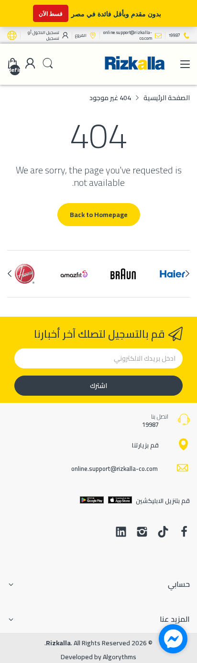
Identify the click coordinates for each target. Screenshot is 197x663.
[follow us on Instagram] (142, 532)
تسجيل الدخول (45, 32)
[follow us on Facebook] (184, 532)
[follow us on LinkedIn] (121, 532)
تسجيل (52, 38)
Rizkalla (58, 643)
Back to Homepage (99, 214)
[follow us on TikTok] (163, 532)
